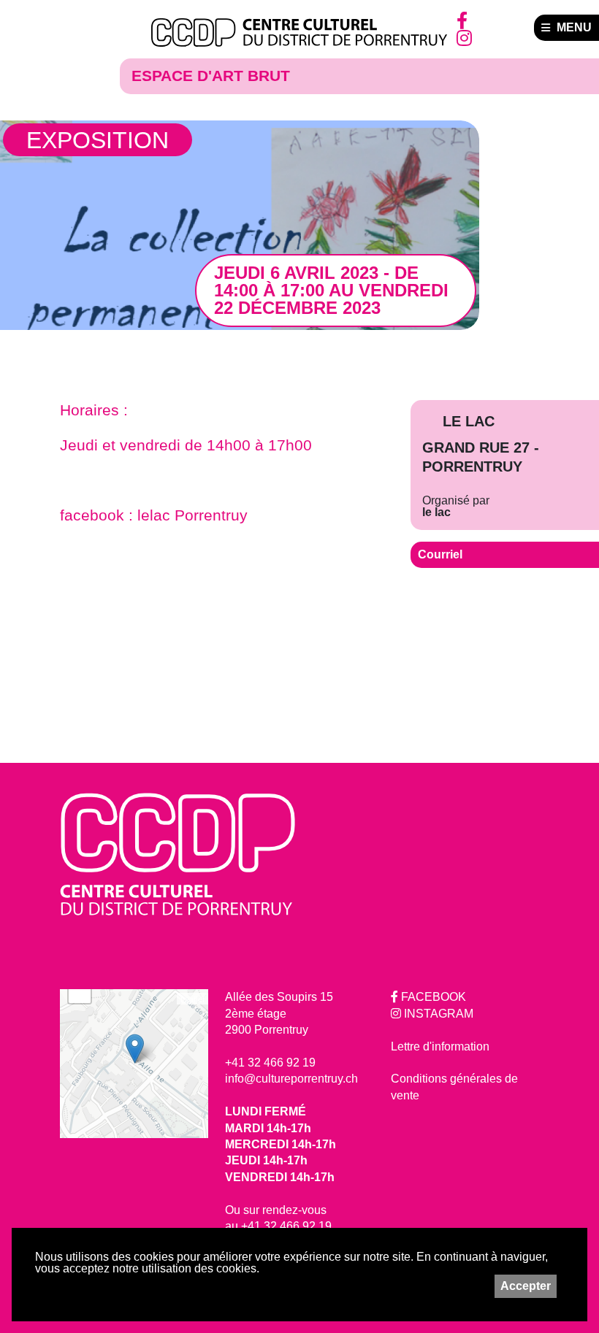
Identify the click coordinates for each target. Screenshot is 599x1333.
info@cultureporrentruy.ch (291, 1078)
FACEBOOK (432, 997)
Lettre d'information (440, 1046)
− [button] (80, 992)
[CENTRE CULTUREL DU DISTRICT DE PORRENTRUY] (299, 33)
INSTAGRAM (437, 1013)
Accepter (525, 1286)
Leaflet (192, 998)
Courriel (440, 554)
